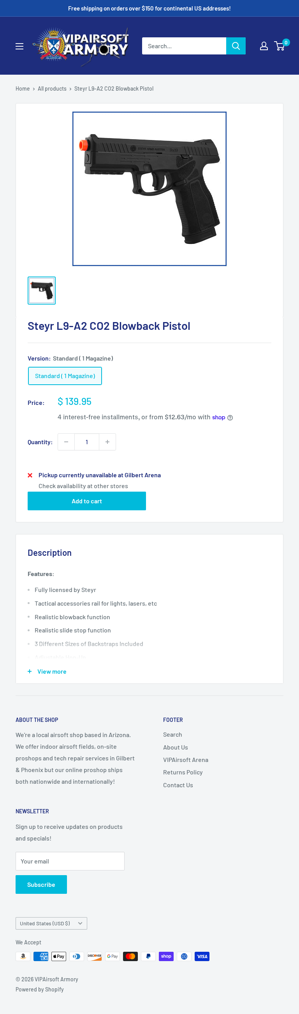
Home (23, 88)
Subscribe (41, 884)
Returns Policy (183, 772)
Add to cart (87, 500)
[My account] (264, 46)
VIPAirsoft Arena (185, 759)
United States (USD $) (45, 923)
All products (52, 88)
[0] (280, 46)
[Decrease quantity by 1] (66, 442)
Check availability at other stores (83, 485)
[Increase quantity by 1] (107, 442)
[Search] (236, 45)
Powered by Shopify (40, 989)
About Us (175, 747)
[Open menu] (19, 46)
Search (172, 734)
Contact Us (178, 784)
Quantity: (40, 441)
